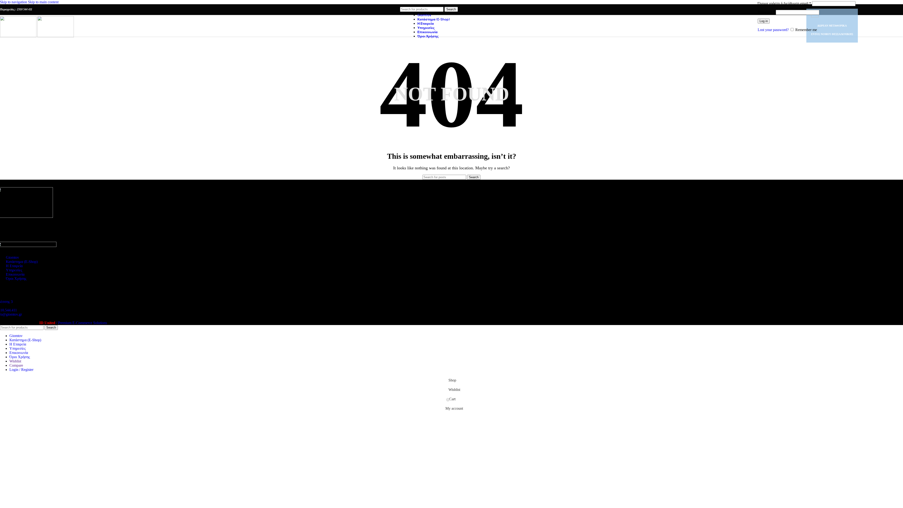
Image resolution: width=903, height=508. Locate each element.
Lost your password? (773, 30)
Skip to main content (43, 2)
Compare (16, 365)
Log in (764, 21)
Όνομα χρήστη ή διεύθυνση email (784, 3)
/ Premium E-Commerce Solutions (73, 323)
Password (766, 12)
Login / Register (21, 370)
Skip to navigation (14, 2)
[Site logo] (18, 36)
